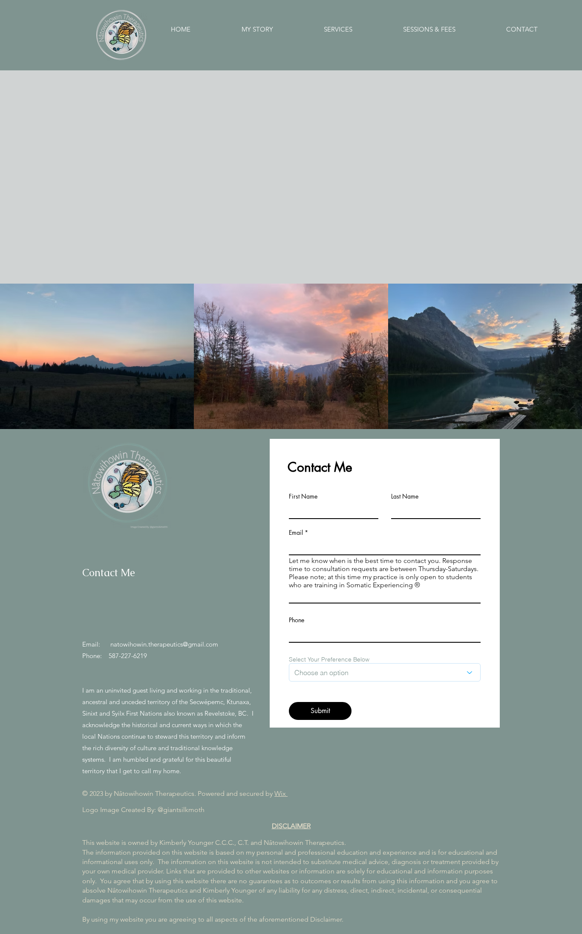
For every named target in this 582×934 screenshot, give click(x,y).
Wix (281, 793)
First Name (303, 496)
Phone (296, 620)
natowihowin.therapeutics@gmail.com (164, 644)
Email (296, 533)
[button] (357, 29)
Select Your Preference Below (329, 659)
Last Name (404, 496)
